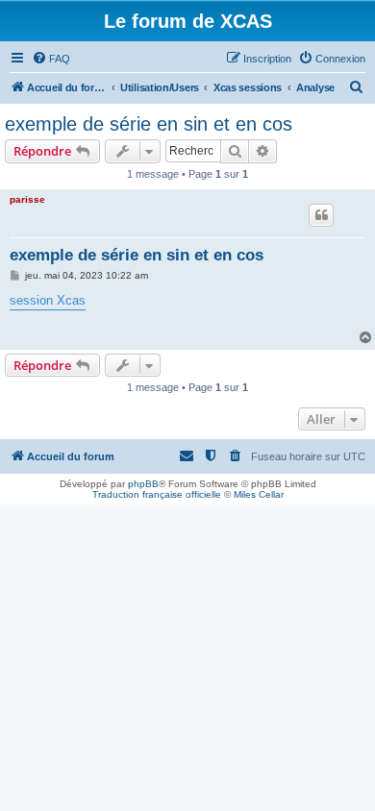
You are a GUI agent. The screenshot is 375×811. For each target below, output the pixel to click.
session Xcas (48, 300)
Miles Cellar (259, 494)
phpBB (143, 484)
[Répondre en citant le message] (321, 215)
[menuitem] (51, 58)
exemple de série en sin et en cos (148, 124)
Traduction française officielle (156, 494)
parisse (27, 199)
